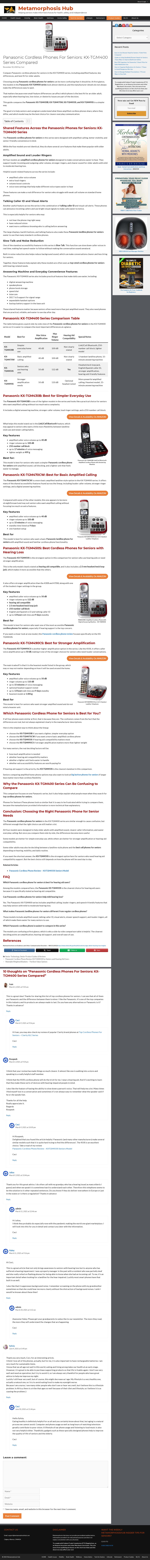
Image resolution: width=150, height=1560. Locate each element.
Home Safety (62, 18)
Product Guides (129, 1557)
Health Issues (15, 18)
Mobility (27, 18)
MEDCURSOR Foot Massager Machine (131, 251)
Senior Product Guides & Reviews (33, 956)
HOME (4, 18)
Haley (11, 1250)
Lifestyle (89, 18)
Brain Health (38, 18)
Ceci (17, 1020)
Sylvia (12, 1346)
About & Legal (142, 1)
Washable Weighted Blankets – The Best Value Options (26, 962)
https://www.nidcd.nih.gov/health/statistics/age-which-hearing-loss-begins (81, 945)
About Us (135, 18)
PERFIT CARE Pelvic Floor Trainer (131, 210)
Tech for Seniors (76, 18)
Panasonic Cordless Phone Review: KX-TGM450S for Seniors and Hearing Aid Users (37, 959)
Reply (8, 1011)
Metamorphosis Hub (45, 8)
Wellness (50, 18)
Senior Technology (12, 956)
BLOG (138, 1557)
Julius (11, 1172)
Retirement (100, 18)
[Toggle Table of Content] (27, 121)
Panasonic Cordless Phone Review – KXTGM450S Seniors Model (42, 1148)
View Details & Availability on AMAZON (87, 417)
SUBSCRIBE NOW (107, 1545)
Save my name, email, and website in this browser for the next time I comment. (40, 1509)
